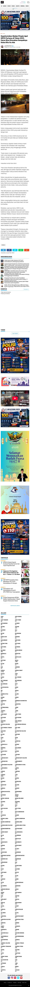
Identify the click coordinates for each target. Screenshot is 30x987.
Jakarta (18, 6)
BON (2, 667)
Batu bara (17, 643)
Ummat (17, 966)
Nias (16, 805)
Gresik (16, 690)
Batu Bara (3, 646)
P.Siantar (3, 815)
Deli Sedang (18, 677)
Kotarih (17, 744)
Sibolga (3, 902)
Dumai (16, 687)
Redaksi (15, 982)
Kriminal (23, 6)
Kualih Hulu (4, 751)
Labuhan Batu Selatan (21, 758)
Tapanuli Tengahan (6, 946)
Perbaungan (4, 862)
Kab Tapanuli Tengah (6, 727)
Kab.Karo (3, 731)
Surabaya (17, 926)
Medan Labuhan (5, 798)
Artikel (3, 626)
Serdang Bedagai (5, 889)
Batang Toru (4, 643)
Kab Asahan (18, 717)
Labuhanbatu (18, 761)
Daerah (4, 6)
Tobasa (3, 966)
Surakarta (3, 929)
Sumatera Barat (19, 916)
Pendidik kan (4, 859)
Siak (2, 896)
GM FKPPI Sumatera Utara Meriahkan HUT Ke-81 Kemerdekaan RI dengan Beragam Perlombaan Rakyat (11, 582)
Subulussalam (19, 909)
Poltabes (17, 869)
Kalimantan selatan (20, 731)
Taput (2, 953)
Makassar (3, 784)
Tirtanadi (3, 963)
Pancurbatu (18, 842)
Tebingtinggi (18, 956)
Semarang (17, 885)
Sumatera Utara (19, 919)
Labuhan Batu (4, 758)
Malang (17, 784)
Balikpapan (18, 633)
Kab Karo (3, 721)
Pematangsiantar (19, 855)
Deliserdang (18, 680)
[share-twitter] (15, 250)
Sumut (2, 926)
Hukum (9, 6)
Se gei (2, 882)
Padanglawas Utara (20, 825)
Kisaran (3, 741)
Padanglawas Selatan (6, 825)
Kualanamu (18, 747)
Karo (2, 737)
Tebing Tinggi (4, 956)
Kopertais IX (4, 744)
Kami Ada (24, 982)
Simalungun (18, 902)
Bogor (16, 663)
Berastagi (17, 653)
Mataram (3, 795)
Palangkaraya (18, 832)
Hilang (17, 694)
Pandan (3, 845)
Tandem (17, 929)
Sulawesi (3, 912)
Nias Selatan (4, 808)
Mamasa (3, 788)
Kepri (16, 737)
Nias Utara (18, 808)
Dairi (16, 673)
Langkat (3, 774)
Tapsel (2, 949)
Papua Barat (18, 845)
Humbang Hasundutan (21, 700)
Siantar (17, 896)
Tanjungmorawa (19, 936)
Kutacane (3, 754)
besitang (3, 660)
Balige (2, 633)
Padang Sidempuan (20, 818)
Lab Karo (17, 754)
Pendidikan (18, 859)
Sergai (16, 889)
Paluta (2, 838)
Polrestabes (18, 865)
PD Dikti (17, 848)
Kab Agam (3, 717)
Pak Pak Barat (18, 828)
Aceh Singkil (18, 616)
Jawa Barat (4, 714)
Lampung (17, 771)
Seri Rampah (18, 892)
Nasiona (3, 801)
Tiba (16, 959)
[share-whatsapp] (20, 250)
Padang (17, 815)
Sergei (2, 892)
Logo (16, 774)
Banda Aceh (4, 636)
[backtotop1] (28, 985)
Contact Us (9, 982)
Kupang (17, 751)
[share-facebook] (9, 250)
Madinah (3, 781)
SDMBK (16, 879)
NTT (2, 811)
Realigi (17, 872)
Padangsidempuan (5, 828)
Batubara (17, 646)
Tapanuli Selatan (5, 943)
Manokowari (18, 791)
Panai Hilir (18, 838)
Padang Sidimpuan (5, 821)
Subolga (3, 909)
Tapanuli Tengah (19, 943)
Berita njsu (18, 657)
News (2, 805)
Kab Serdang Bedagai (20, 724)
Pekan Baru (4, 852)
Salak (16, 875)
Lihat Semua (15, 333)
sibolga (17, 899)
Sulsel (17, 912)
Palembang (18, 835)
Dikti (16, 683)
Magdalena (18, 781)
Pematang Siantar (5, 855)
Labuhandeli (4, 768)
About (5, 982)
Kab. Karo (17, 727)
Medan (27, 6)
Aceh (2, 616)
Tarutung (17, 953)
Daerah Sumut (19, 670)
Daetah (3, 673)
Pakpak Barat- (4, 832)
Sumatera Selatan (5, 919)
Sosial (2, 906)
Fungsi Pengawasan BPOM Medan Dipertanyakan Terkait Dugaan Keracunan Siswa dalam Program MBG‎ (11, 600)
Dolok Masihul (5, 687)
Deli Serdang (4, 680)
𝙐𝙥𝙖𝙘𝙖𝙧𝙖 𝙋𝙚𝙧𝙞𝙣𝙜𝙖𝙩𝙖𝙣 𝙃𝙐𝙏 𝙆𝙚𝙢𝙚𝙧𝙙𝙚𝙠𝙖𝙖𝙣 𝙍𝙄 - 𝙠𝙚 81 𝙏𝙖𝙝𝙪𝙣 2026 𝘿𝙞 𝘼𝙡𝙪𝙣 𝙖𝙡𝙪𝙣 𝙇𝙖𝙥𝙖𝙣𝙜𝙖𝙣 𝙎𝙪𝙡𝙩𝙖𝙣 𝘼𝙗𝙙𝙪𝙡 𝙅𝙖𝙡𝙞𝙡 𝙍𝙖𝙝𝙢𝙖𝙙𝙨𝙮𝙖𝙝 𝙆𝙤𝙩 (11, 575)
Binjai (16, 660)
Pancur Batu (4, 842)
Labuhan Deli (4, 761)
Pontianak (3, 872)
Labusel (3, 771)
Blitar (2, 663)
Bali (16, 630)
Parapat (3, 848)
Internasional (5, 707)
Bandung (17, 636)
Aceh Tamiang (4, 620)
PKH (16, 862)
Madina (17, 778)
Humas (13, 6)
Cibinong (17, 667)
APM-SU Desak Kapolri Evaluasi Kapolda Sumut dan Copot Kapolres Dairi (11, 563)
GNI (1, 690)
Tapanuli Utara (19, 946)
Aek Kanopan (4, 623)
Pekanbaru (18, 852)
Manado (17, 788)
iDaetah (3, 704)
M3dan (2, 778)
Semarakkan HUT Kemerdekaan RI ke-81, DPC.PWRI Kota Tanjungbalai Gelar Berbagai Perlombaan (11, 591)
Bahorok (3, 630)
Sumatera (3, 916)
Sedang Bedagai (19, 882)
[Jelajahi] (28, 2)
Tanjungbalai (4, 936)
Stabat (17, 906)
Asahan (17, 626)
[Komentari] (26, 250)
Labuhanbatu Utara (20, 764)
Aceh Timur (18, 620)
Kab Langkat (18, 721)
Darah (2, 677)
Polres (2, 865)
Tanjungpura (4, 939)
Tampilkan (26, 289)
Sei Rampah (4, 885)
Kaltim (2, 734)
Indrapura (18, 704)
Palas (2, 835)
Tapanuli (17, 939)
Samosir (3, 879)
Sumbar (17, 922)
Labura (17, 768)
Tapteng (17, 949)
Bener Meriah (18, 650)
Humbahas (3, 700)
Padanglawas (18, 821)
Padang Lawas (4, 818)
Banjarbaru (4, 640)
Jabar (16, 707)
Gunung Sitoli (4, 694)
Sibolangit (4, 899)
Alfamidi (17, 623)
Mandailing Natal (5, 791)
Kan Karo (17, 734)
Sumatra (3, 922)
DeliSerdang (4, 683)
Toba (16, 963)
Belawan (3, 650)
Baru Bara (17, 640)
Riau (2, 875)
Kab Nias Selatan (5, 724)
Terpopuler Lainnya (15, 605)
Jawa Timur (18, 714)
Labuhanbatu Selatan (6, 764)
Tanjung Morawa (19, 933)
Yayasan (17, 970)
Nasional (17, 801)
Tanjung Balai (4, 933)
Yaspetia (3, 970)
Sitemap (19, 982)
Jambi (16, 710)
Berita (2, 657)
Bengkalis (3, 653)
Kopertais (17, 741)
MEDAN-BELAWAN (19, 798)
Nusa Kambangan (19, 811)
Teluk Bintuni (4, 959)
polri (2, 869)
